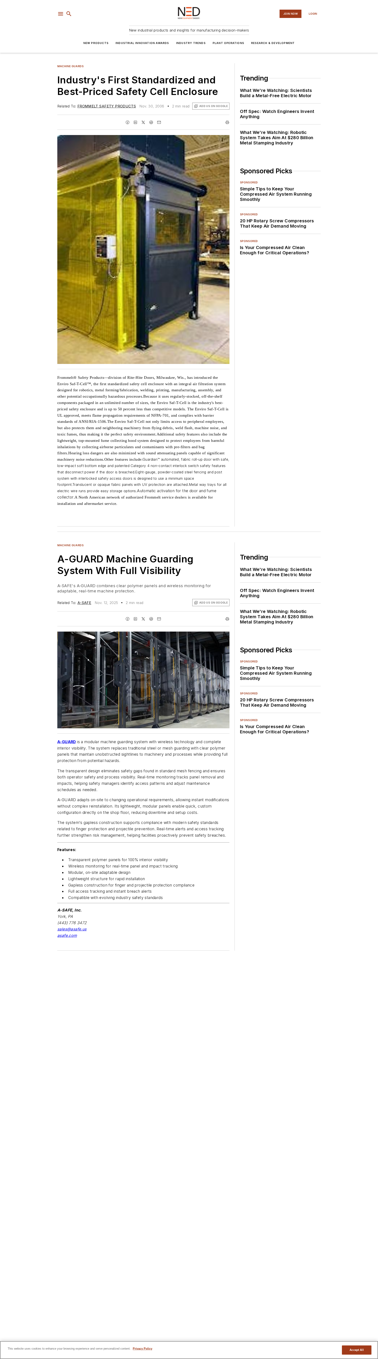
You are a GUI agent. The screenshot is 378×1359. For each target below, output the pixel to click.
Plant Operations (228, 43)
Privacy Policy (142, 1348)
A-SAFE (84, 602)
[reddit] (151, 122)
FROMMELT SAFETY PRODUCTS (106, 106)
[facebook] (127, 122)
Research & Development (273, 43)
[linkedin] (135, 122)
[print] (227, 122)
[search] (69, 14)
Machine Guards (70, 66)
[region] (189, 1350)
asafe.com (67, 935)
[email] (159, 122)
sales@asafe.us (72, 929)
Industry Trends (191, 43)
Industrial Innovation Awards (142, 43)
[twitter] (143, 122)
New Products (95, 43)
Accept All (357, 1350)
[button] (60, 14)
